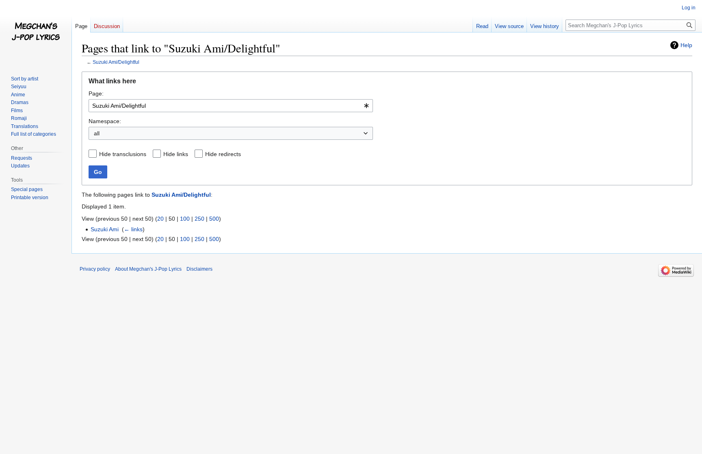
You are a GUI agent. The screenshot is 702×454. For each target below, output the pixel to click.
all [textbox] (97, 133)
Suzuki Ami (105, 229)
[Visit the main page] (35, 32)
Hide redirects (223, 154)
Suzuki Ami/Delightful (116, 62)
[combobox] (231, 105)
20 (160, 218)
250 (199, 218)
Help (686, 45)
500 (214, 218)
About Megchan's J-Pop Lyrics (148, 269)
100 (185, 218)
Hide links (175, 154)
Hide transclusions (122, 154)
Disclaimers (199, 269)
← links (133, 229)
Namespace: (105, 121)
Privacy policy (95, 269)
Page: (96, 93)
